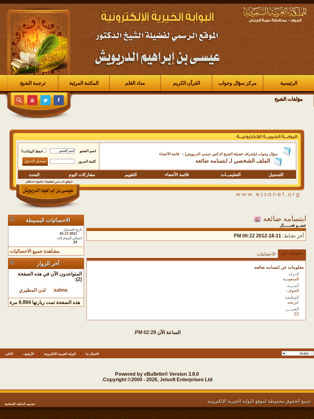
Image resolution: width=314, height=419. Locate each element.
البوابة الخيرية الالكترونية (60, 354)
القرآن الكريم (186, 83)
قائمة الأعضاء (169, 154)
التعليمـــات (231, 174)
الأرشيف (28, 354)
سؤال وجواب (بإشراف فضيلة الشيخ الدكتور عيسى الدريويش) (231, 154)
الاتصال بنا (92, 354)
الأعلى (9, 354)
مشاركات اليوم (82, 174)
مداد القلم (135, 83)
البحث (34, 174)
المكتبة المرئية (83, 83)
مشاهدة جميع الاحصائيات (35, 251)
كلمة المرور (87, 161)
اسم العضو (88, 151)
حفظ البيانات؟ (32, 151)
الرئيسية (288, 83)
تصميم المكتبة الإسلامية (20, 404)
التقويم (131, 174)
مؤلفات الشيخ (288, 99)
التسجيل (276, 174)
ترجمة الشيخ (32, 83)
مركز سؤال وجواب (237, 83)
